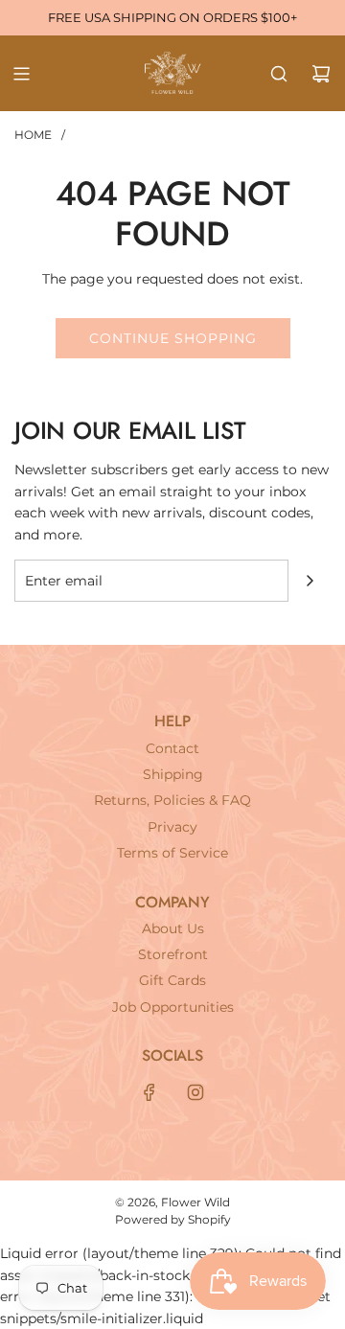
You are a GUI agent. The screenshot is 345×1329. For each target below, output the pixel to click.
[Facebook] (149, 1092)
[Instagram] (195, 1092)
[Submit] (309, 581)
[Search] (279, 74)
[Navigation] (21, 74)
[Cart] (321, 74)
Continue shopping (173, 338)
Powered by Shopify (173, 1219)
